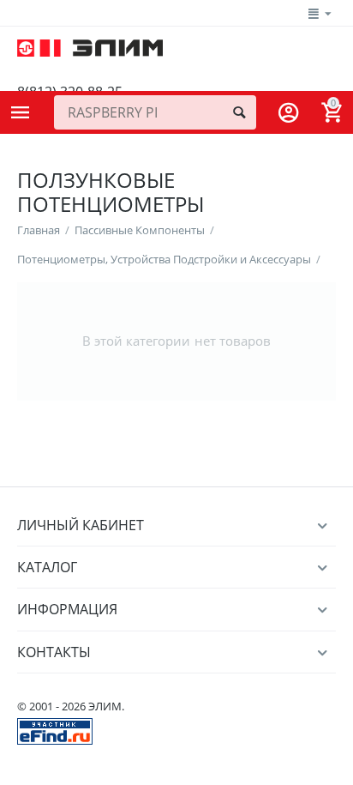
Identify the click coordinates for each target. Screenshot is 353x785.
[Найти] (239, 112)
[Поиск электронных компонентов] (55, 730)
